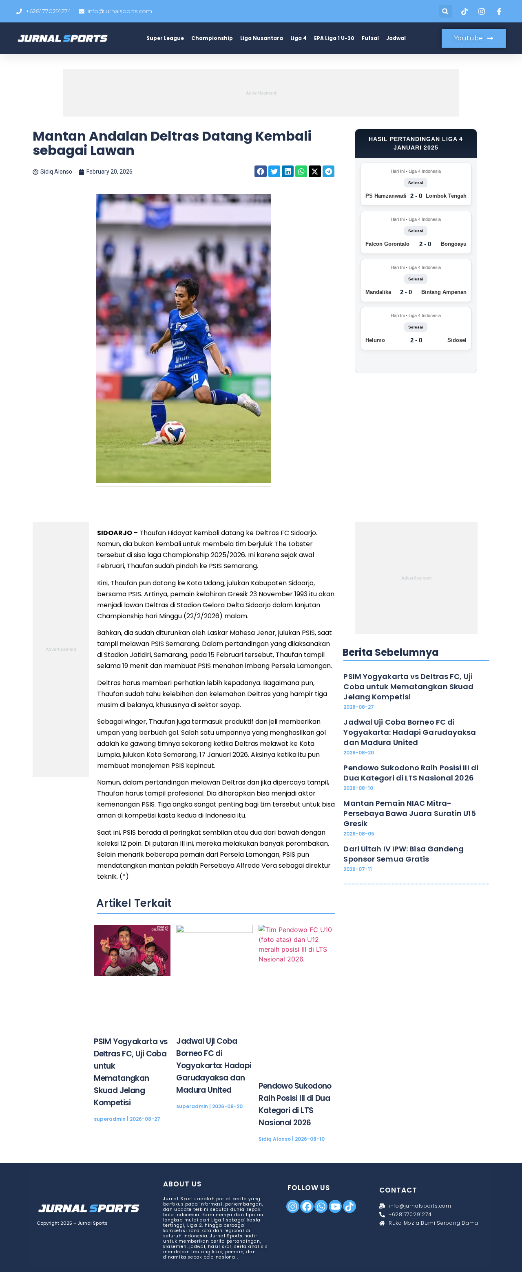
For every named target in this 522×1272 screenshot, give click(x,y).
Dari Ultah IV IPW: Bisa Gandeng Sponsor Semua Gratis (403, 854)
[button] (445, 11)
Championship (212, 38)
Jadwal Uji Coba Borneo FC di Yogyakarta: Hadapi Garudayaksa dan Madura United (213, 1066)
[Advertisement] (261, 91)
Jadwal (396, 38)
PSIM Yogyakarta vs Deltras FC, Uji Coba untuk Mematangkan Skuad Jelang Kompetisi (408, 686)
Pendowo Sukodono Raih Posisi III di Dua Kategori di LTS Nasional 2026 (410, 773)
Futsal (370, 38)
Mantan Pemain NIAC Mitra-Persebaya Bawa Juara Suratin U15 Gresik (409, 813)
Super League (165, 38)
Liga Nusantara (261, 38)
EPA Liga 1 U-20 (334, 38)
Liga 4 (298, 38)
